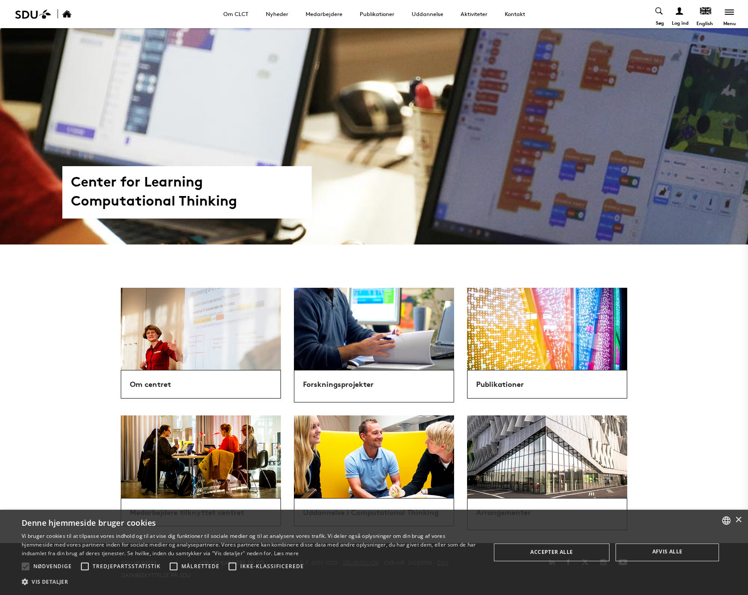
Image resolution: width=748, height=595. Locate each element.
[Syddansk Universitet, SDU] (33, 14)
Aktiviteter (474, 13)
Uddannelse (427, 13)
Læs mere (286, 553)
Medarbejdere (324, 13)
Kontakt (515, 13)
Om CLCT (235, 13)
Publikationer (377, 13)
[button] (25, 566)
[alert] (374, 552)
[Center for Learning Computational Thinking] (76, 14)
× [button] (738, 520)
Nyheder (277, 13)
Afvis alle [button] (667, 551)
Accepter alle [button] (551, 552)
